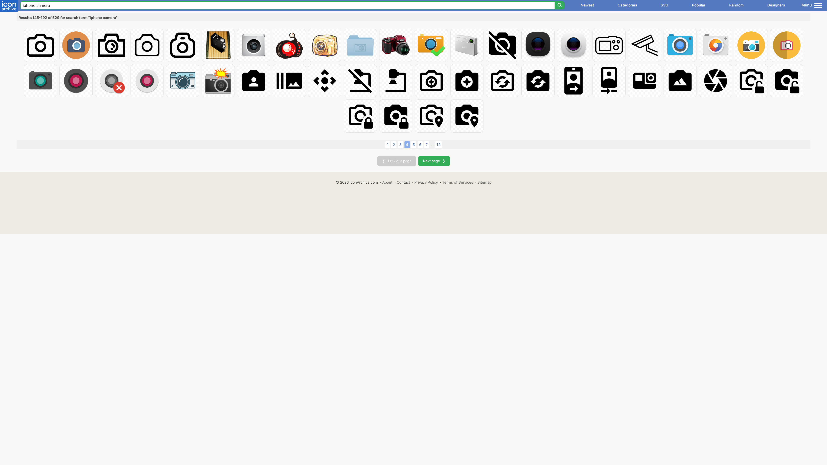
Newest (587, 5)
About (387, 182)
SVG (664, 5)
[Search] (559, 5)
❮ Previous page (396, 161)
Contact (403, 182)
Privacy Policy (426, 182)
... (432, 145)
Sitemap (484, 182)
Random (736, 5)
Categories (627, 5)
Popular (699, 5)
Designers (776, 5)
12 (438, 145)
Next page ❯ (434, 161)
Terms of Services (457, 182)
